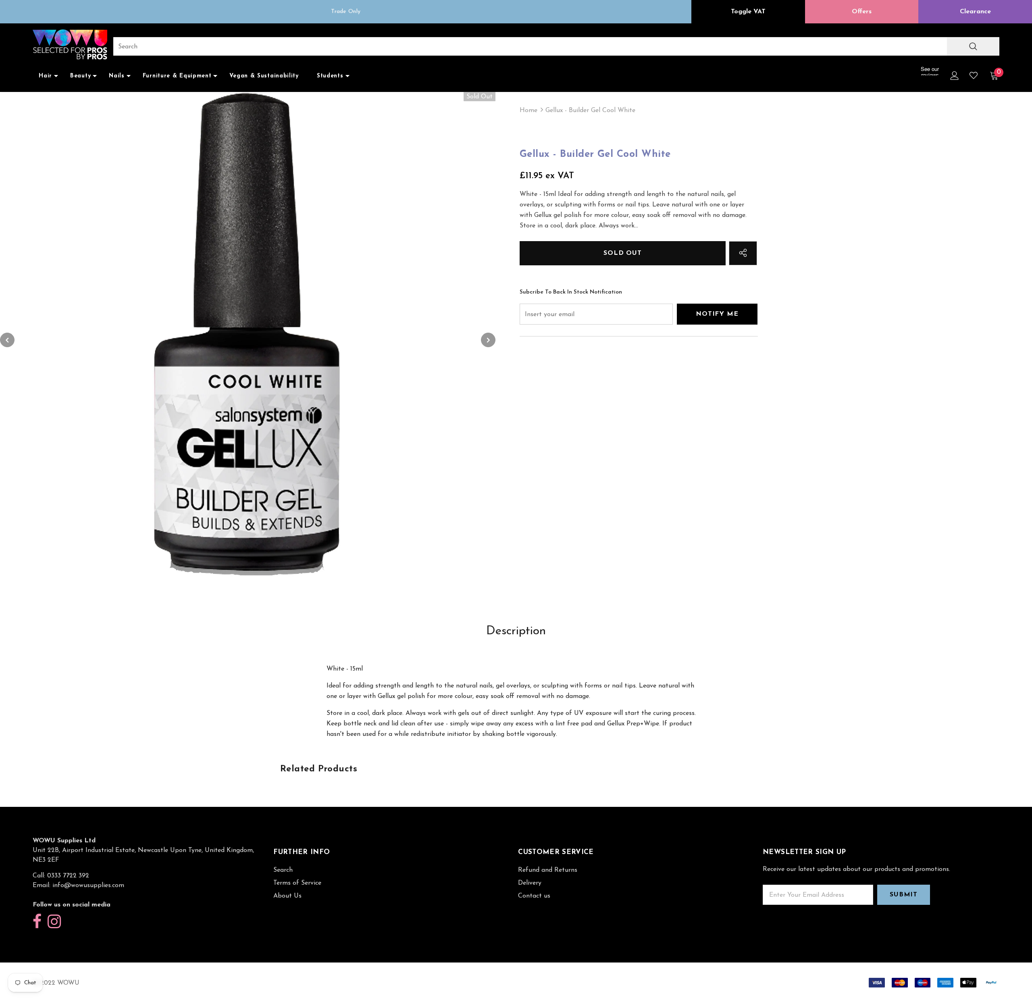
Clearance (975, 11)
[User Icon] (954, 75)
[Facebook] (37, 922)
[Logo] (70, 45)
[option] (346, 11)
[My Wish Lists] (973, 75)
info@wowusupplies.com (88, 885)
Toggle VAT (748, 11)
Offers (862, 11)
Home (528, 110)
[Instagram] (54, 922)
